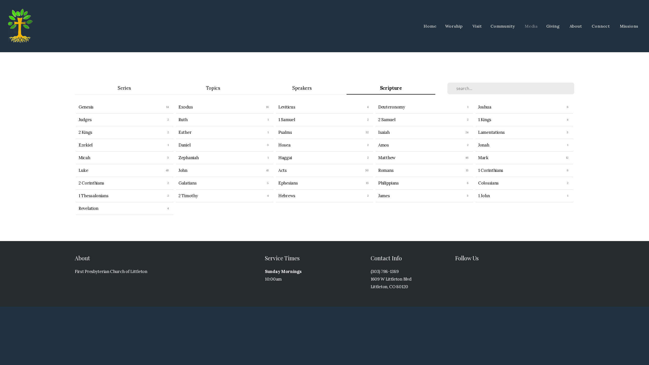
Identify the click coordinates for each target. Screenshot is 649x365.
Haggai (285, 157)
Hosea (284, 145)
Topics (213, 88)
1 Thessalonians (94, 195)
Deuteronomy (391, 107)
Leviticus (286, 107)
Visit (477, 26)
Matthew (386, 157)
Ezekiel (86, 145)
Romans (385, 170)
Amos (383, 145)
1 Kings (484, 119)
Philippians (388, 183)
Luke (83, 170)
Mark (483, 157)
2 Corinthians (91, 183)
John (182, 170)
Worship (454, 26)
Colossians (488, 183)
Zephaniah (188, 157)
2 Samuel (386, 119)
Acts (282, 170)
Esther (184, 132)
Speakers (302, 88)
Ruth (183, 119)
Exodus (185, 107)
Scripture (391, 88)
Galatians (187, 183)
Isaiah (383, 132)
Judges (85, 119)
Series (124, 88)
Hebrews (286, 195)
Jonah (483, 145)
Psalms (285, 132)
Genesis (86, 107)
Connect (601, 26)
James (384, 195)
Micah (84, 157)
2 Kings (85, 132)
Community (503, 26)
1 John (484, 195)
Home (430, 26)
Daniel (184, 145)
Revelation (88, 208)
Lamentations (491, 132)
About (576, 26)
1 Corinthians (490, 170)
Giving (553, 26)
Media (531, 26)
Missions (630, 26)
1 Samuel (286, 119)
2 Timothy (188, 195)
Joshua (484, 107)
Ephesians (288, 183)
